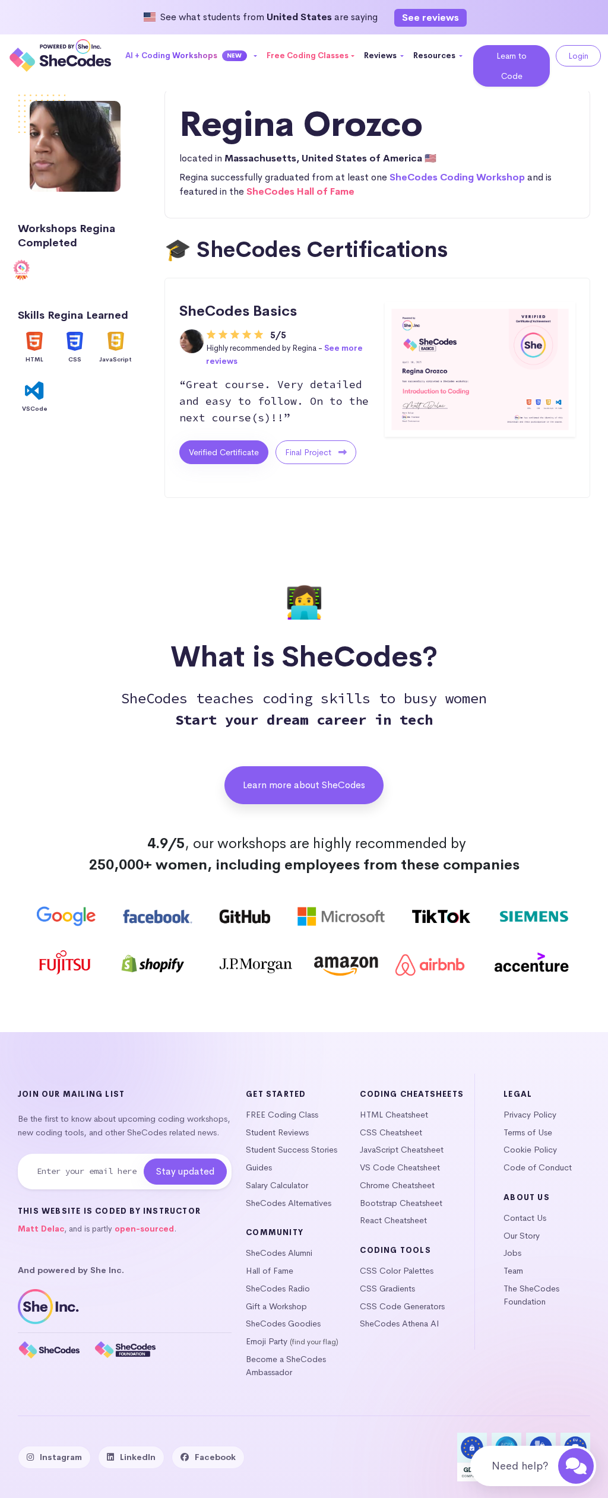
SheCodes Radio (278, 1288)
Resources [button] (435, 55)
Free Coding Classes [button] (308, 55)
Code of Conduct (538, 1167)
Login (578, 55)
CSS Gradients (387, 1288)
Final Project (309, 452)
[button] (191, 55)
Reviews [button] (381, 55)
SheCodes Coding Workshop (457, 177)
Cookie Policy (530, 1149)
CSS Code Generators (402, 1306)
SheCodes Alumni (279, 1253)
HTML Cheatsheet (394, 1114)
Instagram (61, 1457)
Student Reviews (277, 1132)
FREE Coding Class (282, 1114)
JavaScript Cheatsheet (402, 1149)
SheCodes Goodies (283, 1323)
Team (513, 1270)
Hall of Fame (269, 1270)
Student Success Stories (291, 1149)
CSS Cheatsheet (391, 1132)
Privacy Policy (530, 1114)
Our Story (522, 1235)
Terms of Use (528, 1132)
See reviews (430, 17)
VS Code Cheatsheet (400, 1167)
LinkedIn (138, 1457)
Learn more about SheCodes (304, 785)
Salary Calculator (277, 1185)
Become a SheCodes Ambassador (286, 1366)
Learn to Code (511, 65)
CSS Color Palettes (396, 1270)
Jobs (512, 1253)
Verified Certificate (224, 452)
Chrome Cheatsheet (397, 1185)
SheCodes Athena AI (399, 1323)
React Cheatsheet (393, 1220)
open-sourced (144, 1229)
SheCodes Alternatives (288, 1203)
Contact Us (525, 1218)
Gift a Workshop (276, 1306)
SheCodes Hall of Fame (300, 191)
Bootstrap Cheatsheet (401, 1203)
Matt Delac (41, 1229)
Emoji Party (266, 1341)
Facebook (215, 1457)
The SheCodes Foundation (531, 1295)
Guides (259, 1167)
